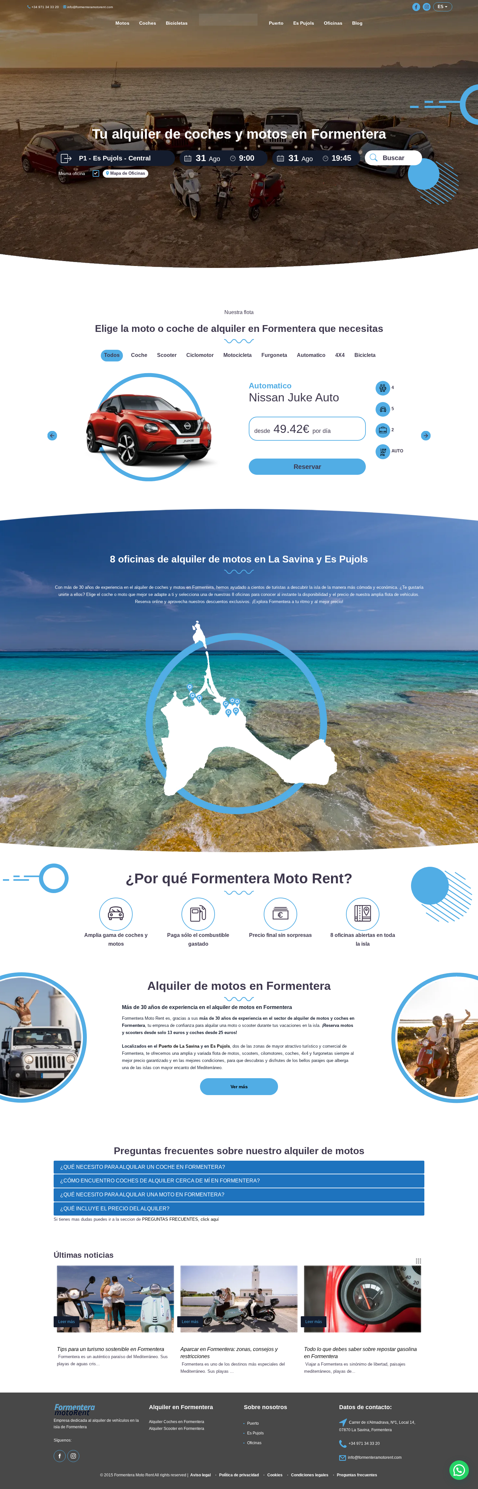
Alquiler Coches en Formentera (176, 1421)
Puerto (253, 1423)
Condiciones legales (309, 1474)
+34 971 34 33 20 (45, 7)
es (441, 6)
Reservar (307, 467)
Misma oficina (72, 173)
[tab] (239, 1167)
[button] (459, 1470)
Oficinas (254, 1442)
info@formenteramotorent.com (89, 7)
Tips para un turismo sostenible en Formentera (110, 1349)
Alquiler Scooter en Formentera (176, 1428)
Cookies (275, 1474)
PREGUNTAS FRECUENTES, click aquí (180, 1219)
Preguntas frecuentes (357, 1474)
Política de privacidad (239, 1474)
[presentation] (52, 435)
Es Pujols (220, 1046)
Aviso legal (200, 1474)
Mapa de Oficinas (127, 173)
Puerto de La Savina (179, 1046)
